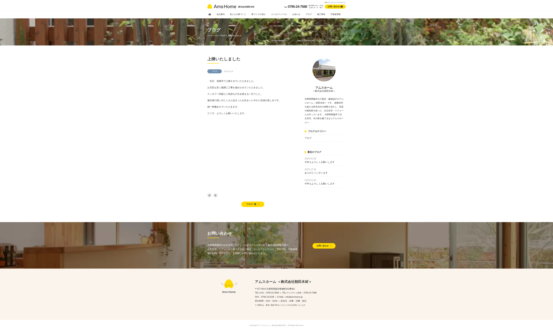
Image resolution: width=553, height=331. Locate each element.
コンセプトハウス (279, 14)
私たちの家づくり (238, 14)
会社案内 (221, 14)
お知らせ (296, 14)
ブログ (309, 14)
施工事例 (321, 14)
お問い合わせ (323, 246)
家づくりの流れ (258, 14)
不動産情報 (336, 14)
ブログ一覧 (251, 204)
